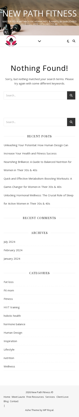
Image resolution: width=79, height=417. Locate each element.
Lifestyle (9, 349)
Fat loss (9, 282)
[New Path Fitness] (11, 41)
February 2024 (13, 250)
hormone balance (14, 324)
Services (50, 396)
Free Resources (35, 396)
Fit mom (9, 290)
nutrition (9, 358)
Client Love (62, 396)
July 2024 (9, 241)
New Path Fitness (39, 13)
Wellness (9, 366)
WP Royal (48, 410)
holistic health (12, 315)
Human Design (13, 332)
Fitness (8, 299)
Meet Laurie (18, 396)
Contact (14, 401)
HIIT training (12, 307)
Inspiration (10, 341)
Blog (6, 401)
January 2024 (12, 258)
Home (7, 396)
